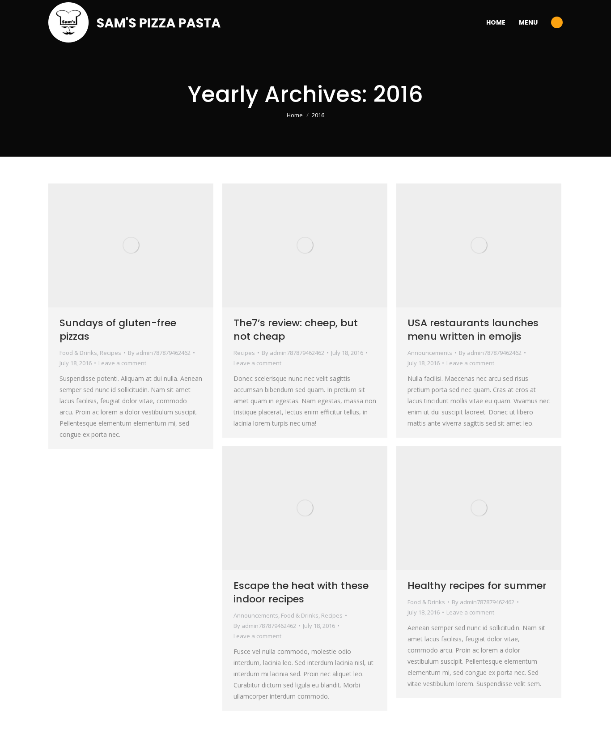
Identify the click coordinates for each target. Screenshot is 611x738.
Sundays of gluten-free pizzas (117, 329)
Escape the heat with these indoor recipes (301, 592)
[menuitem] (495, 22)
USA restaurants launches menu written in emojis (473, 329)
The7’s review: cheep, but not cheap (295, 329)
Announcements (429, 353)
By (159, 353)
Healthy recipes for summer (477, 586)
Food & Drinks (78, 353)
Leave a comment (122, 363)
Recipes (110, 353)
